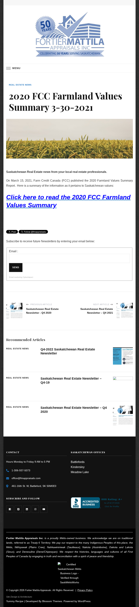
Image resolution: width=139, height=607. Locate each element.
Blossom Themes (52, 601)
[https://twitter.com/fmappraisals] (18, 509)
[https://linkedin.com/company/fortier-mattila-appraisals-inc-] (26, 509)
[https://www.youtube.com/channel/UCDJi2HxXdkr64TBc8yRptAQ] (43, 509)
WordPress (84, 601)
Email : (13, 251)
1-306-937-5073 (21, 470)
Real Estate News (20, 85)
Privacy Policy (85, 590)
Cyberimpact (28, 277)
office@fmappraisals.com (26, 478)
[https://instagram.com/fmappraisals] (35, 509)
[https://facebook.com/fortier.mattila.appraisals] (9, 509)
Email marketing (15, 277)
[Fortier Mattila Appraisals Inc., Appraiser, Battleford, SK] (97, 502)
